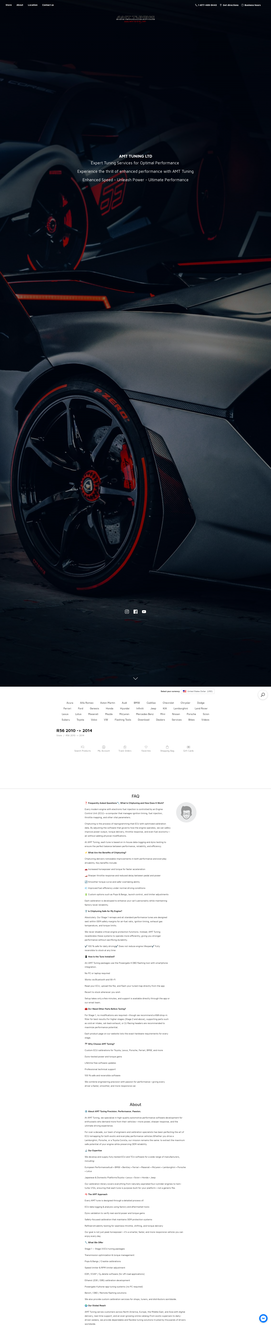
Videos (205, 719)
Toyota (80, 719)
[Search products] (262, 694)
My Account (104, 750)
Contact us (48, 5)
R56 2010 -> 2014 (75, 735)
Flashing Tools (123, 719)
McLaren (124, 714)
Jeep (153, 708)
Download (143, 719)
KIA (165, 708)
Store (9, 5)
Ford (80, 708)
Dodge (201, 702)
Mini (162, 714)
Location (32, 5)
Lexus (65, 714)
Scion (206, 714)
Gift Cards (188, 750)
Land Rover (201, 708)
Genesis (94, 708)
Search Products (82, 750)
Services (177, 719)
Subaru (66, 719)
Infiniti (140, 708)
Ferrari (67, 708)
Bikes (191, 719)
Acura (69, 702)
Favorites (146, 750)
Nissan (176, 714)
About (20, 5)
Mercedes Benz (145, 714)
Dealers (160, 719)
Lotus (78, 714)
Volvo (94, 719)
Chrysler (185, 702)
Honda (109, 708)
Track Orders (124, 750)
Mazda (109, 714)
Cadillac (151, 702)
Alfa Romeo (86, 702)
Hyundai (125, 708)
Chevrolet (168, 702)
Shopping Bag (167, 750)
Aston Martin (107, 702)
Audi (124, 702)
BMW (137, 702)
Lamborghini (181, 708)
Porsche (191, 714)
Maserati (93, 714)
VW (106, 719)
